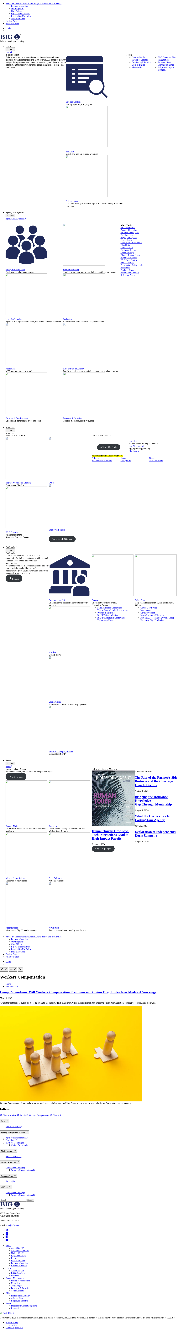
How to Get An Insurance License (140, 58)
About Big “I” (17, 1248)
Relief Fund (140, 600)
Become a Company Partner (61, 751)
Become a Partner (19, 1265)
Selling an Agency (129, 275)
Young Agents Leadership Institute (112, 610)
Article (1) (10, 1181)
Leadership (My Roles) (21, 16)
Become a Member (19, 6)
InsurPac (52, 652)
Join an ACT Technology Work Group (157, 618)
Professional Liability (130, 272)
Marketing (15, 1283)
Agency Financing (129, 230)
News (8, 766)
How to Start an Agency (73, 369)
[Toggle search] (4, 970)
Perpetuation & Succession (132, 265)
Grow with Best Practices (17, 418)
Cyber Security (127, 252)
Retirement (10, 369)
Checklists (125, 245)
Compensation (127, 247)
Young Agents (55, 702)
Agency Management (15, 218)
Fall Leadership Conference (109, 608)
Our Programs (17, 8)
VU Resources (12, 986)
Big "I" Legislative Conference (111, 618)
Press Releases (55, 878)
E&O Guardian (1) (14, 1156)
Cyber (51, 483)
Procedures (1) (12, 1140)
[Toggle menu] (13, 970)
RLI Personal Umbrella (102, 460)
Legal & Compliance (15, 319)
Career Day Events (148, 608)
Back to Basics (138, 65)
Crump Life (126, 460)
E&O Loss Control (129, 260)
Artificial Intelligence (130, 232)
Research (53, 826)
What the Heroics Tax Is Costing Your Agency (152, 818)
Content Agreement (14, 1327)
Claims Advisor (9, 1115)
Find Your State (12, 23)
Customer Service (128, 250)
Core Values (16, 11)
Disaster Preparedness (130, 255)
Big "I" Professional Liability (18, 483)
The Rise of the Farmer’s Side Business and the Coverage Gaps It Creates (156, 781)
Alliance (9, 1293)
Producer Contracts (129, 270)
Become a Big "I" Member (152, 620)
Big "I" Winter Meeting (107, 615)
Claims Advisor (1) (19, 1145)
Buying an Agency (129, 237)
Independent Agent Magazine (166, 68)
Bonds (123, 458)
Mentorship (137, 67)
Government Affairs (57, 600)
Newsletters (54, 928)
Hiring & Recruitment (15, 269)
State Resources (18, 18)
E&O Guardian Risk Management (167, 58)
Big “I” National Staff (20, 13)
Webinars (70, 151)
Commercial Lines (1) (15, 1167)
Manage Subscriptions (15, 878)
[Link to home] (10, 39)
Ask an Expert (72, 201)
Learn (8, 52)
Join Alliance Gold (137, 446)
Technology (68, 319)
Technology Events (105, 620)
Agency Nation (12, 826)
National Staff (17, 1253)
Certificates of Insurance (131, 242)
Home (8, 984)
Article (22, 1115)
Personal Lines (164, 62)
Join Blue (133, 441)
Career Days (126, 240)
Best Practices (127, 235)
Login (8, 28)
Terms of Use (11, 1325)
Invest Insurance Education (152, 615)
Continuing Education (141, 62)
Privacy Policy (12, 1322)
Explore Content (73, 102)
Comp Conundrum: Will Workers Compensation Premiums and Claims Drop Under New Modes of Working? (78, 992)
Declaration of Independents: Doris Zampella (155, 833)
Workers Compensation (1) (23, 1170)
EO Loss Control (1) (15, 1143)
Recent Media (12, 928)
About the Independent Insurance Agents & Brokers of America (33, 3)
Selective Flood (156, 460)
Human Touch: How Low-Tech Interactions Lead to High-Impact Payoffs (110, 834)
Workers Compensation (39, 1115)
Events (95, 600)
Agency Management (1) (17, 1138)
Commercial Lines (166, 65)
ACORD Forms (128, 227)
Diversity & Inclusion (72, 418)
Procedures (125, 267)
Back (11, 49)
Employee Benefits (129, 257)
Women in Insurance (106, 613)
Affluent (95, 458)
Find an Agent (12, 21)
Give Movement (147, 613)
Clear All (56, 1115)
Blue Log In (134, 451)
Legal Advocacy (18, 1255)
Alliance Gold (17, 1298)
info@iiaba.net (12, 1225)
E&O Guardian (127, 262)
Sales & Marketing (71, 269)
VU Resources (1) (14, 1126)
